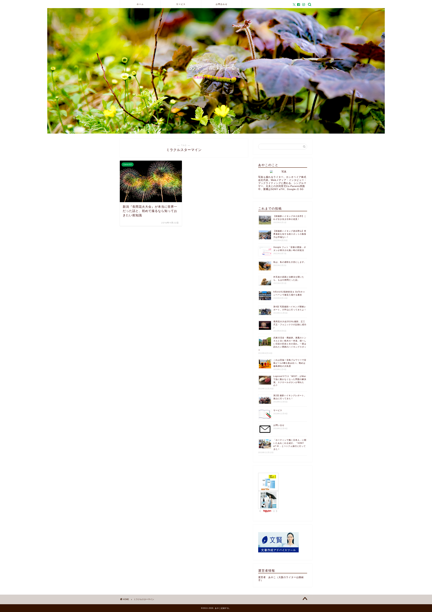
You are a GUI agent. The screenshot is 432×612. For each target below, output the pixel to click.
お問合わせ (221, 4)
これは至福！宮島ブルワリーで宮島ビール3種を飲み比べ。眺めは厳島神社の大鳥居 (289, 363)
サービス (181, 4)
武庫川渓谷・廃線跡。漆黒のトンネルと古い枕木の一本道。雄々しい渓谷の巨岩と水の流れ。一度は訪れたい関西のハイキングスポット (282, 344)
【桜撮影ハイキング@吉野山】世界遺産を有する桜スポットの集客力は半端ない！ (289, 234)
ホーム (140, 4)
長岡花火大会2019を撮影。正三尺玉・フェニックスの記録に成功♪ (289, 324)
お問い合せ (278, 425)
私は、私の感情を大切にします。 (289, 262)
